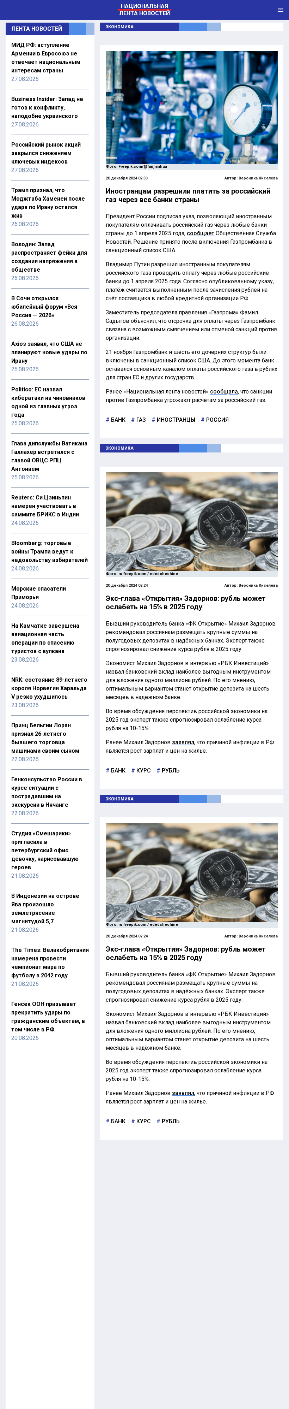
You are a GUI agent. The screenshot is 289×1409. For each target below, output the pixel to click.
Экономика (120, 26)
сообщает (200, 233)
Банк (117, 419)
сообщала (224, 391)
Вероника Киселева (258, 178)
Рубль (170, 770)
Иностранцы (175, 419)
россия (217, 419)
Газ (140, 419)
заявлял (183, 742)
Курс (143, 770)
